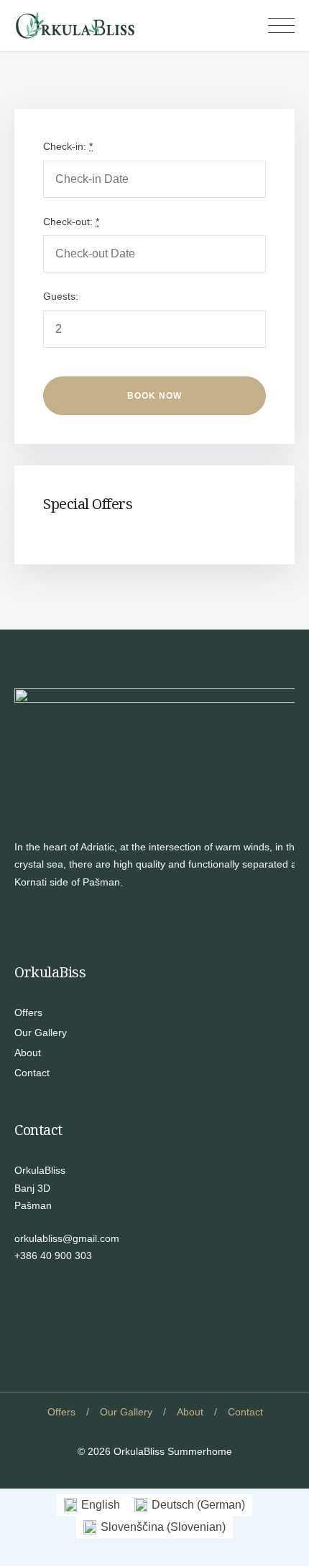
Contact (32, 1072)
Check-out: (71, 221)
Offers (28, 1012)
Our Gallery (40, 1032)
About (27, 1052)
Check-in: (68, 146)
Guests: (60, 296)
